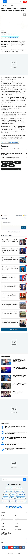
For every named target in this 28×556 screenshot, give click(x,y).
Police (12, 501)
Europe (2, 515)
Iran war (5, 501)
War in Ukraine (8, 491)
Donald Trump (19, 491)
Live (25, 1)
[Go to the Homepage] (5, 1)
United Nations (21, 501)
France (12, 5)
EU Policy (17, 518)
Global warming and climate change (11, 168)
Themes (3, 512)
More (2, 542)
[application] (14, 21)
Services (3, 539)
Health (2, 523)
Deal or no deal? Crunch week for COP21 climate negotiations (11, 154)
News (4, 5)
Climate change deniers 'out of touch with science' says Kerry (12, 149)
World (8, 5)
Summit (17, 162)
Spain (6, 494)
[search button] (24, 479)
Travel (16, 523)
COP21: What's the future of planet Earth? (10, 157)
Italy (12, 497)
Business (3, 518)
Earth (2, 521)
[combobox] (14, 479)
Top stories (5, 357)
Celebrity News (20, 497)
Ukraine (13, 494)
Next (16, 521)
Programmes (4, 529)
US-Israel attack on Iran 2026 (14, 487)
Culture (21, 494)
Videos (16, 526)
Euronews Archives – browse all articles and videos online (6, 533)
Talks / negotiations (7, 162)
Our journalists (18, 529)
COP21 (11, 165)
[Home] (1, 5)
